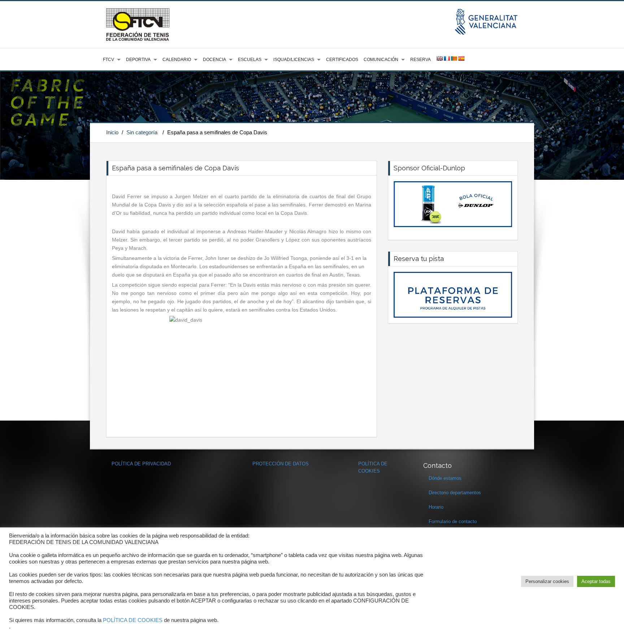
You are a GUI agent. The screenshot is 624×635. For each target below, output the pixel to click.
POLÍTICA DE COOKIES (132, 620)
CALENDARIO (176, 59)
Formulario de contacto (453, 521)
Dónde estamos (445, 478)
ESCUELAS (249, 59)
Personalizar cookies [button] (547, 581)
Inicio (112, 132)
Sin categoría (141, 132)
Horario (436, 507)
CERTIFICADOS (342, 59)
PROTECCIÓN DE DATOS (280, 463)
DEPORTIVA (138, 59)
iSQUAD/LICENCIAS (293, 59)
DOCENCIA (214, 59)
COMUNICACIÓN (381, 59)
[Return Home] (137, 24)
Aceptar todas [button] (596, 581)
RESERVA (420, 59)
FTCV (108, 59)
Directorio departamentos (455, 492)
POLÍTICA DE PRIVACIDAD (141, 463)
